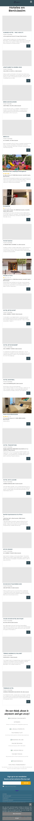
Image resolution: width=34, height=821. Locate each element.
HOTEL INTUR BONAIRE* (10, 345)
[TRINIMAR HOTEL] (17, 679)
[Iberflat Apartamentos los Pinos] (17, 505)
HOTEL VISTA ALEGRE (9, 480)
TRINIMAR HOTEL (8, 688)
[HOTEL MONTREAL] (17, 371)
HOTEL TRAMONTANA (10, 445)
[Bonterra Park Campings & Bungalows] (17, 162)
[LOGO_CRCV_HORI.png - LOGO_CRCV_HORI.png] (17, 2)
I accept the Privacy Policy (10, 786)
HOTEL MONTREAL (9, 379)
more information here (16, 811)
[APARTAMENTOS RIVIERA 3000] (17, 58)
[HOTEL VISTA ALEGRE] (17, 471)
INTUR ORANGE (7, 549)
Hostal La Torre (7, 275)
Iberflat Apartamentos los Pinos (12, 514)
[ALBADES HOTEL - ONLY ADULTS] (17, 23)
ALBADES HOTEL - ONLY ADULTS (13, 32)
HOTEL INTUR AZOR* (9, 310)
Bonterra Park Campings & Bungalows (14, 171)
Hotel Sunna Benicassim (10, 414)
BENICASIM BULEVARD (10, 102)
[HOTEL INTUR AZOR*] (17, 301)
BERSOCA (6, 136)
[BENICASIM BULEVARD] (17, 93)
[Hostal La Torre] (17, 266)
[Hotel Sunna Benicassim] (17, 405)
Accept (17, 818)
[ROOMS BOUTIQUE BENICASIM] (17, 575)
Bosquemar (6, 206)
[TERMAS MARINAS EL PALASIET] (17, 644)
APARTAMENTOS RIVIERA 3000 (12, 67)
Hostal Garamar (7, 240)
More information (17, 813)
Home (5, 794)
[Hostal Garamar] (17, 232)
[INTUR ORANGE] (17, 540)
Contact (6, 798)
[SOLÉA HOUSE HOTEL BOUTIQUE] (17, 610)
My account (7, 796)
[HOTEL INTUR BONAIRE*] (17, 336)
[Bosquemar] (17, 197)
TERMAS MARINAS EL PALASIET (12, 653)
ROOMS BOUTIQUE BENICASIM (12, 584)
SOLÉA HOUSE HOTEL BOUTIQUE (13, 618)
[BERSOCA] (17, 128)
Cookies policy (8, 800)
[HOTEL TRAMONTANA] (17, 436)
